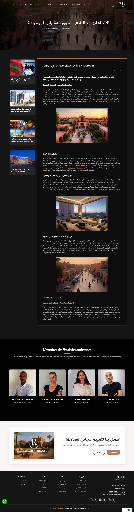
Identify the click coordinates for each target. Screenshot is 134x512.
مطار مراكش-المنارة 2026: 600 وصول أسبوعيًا (20, 170)
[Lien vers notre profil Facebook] (113, 500)
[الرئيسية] (118, 4)
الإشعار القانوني (81, 484)
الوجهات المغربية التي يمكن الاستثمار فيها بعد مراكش (21, 110)
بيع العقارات (62, 480)
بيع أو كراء (38, 4)
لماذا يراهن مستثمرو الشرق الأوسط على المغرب (21, 80)
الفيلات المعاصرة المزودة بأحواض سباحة (58, 187)
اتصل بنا (99, 452)
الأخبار (19, 4)
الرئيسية (86, 4)
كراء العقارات (64, 4)
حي (102, 163)
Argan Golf (42, 491)
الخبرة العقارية (27, 4)
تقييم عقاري (62, 488)
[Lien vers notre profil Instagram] (109, 500)
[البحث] (14, 4)
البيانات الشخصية (80, 488)
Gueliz (44, 484)
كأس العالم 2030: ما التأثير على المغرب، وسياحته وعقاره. (22, 140)
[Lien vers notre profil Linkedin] (104, 500)
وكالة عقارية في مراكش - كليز (55, 508)
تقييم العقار (62, 491)
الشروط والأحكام (80, 491)
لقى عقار (23, 484)
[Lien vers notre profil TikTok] (91, 500)
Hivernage (42, 480)
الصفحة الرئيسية (84, 28)
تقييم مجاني (113, 452)
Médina (43, 488)
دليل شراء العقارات (51, 4)
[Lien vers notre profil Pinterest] (95, 500)
